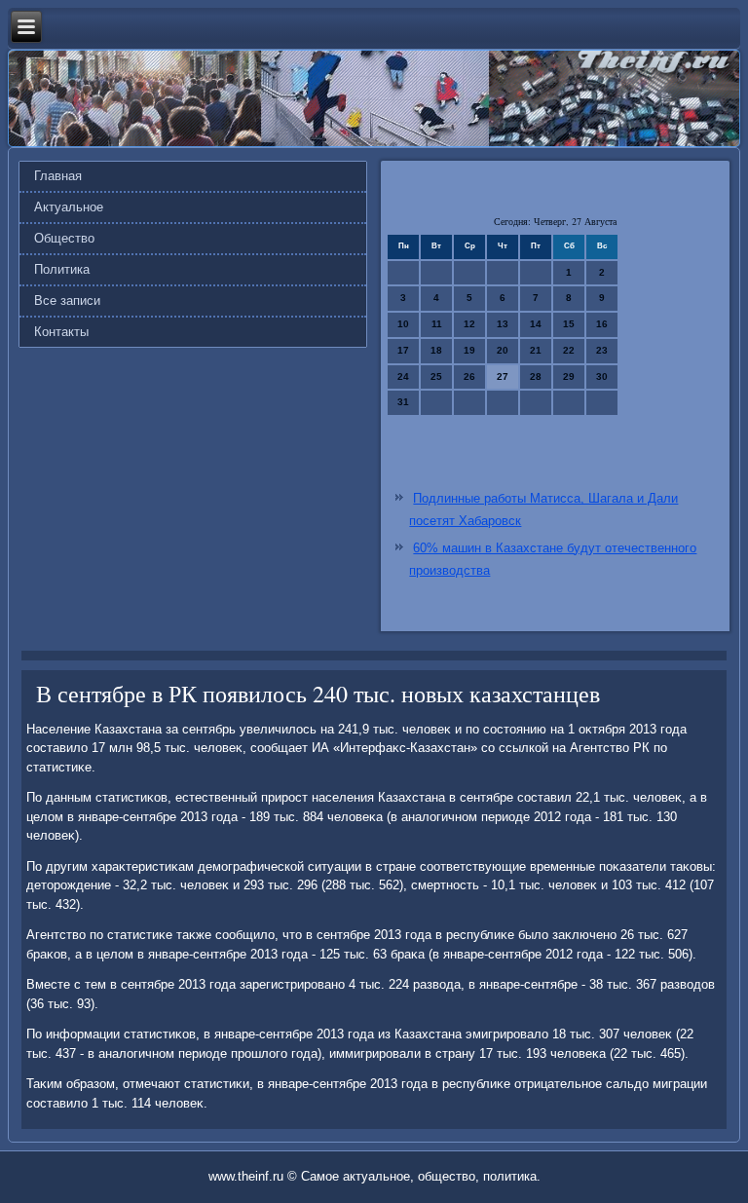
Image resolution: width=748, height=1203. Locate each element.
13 (502, 324)
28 (536, 376)
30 (602, 376)
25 (436, 376)
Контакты (61, 331)
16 (602, 324)
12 (469, 324)
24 (403, 376)
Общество (64, 238)
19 (469, 350)
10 (403, 324)
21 (536, 350)
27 (502, 376)
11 (436, 324)
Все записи (67, 300)
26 (469, 376)
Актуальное (68, 207)
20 (502, 350)
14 (536, 324)
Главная (58, 176)
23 (602, 350)
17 (403, 350)
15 (569, 324)
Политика (62, 269)
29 (569, 376)
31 (403, 401)
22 (569, 350)
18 (436, 350)
